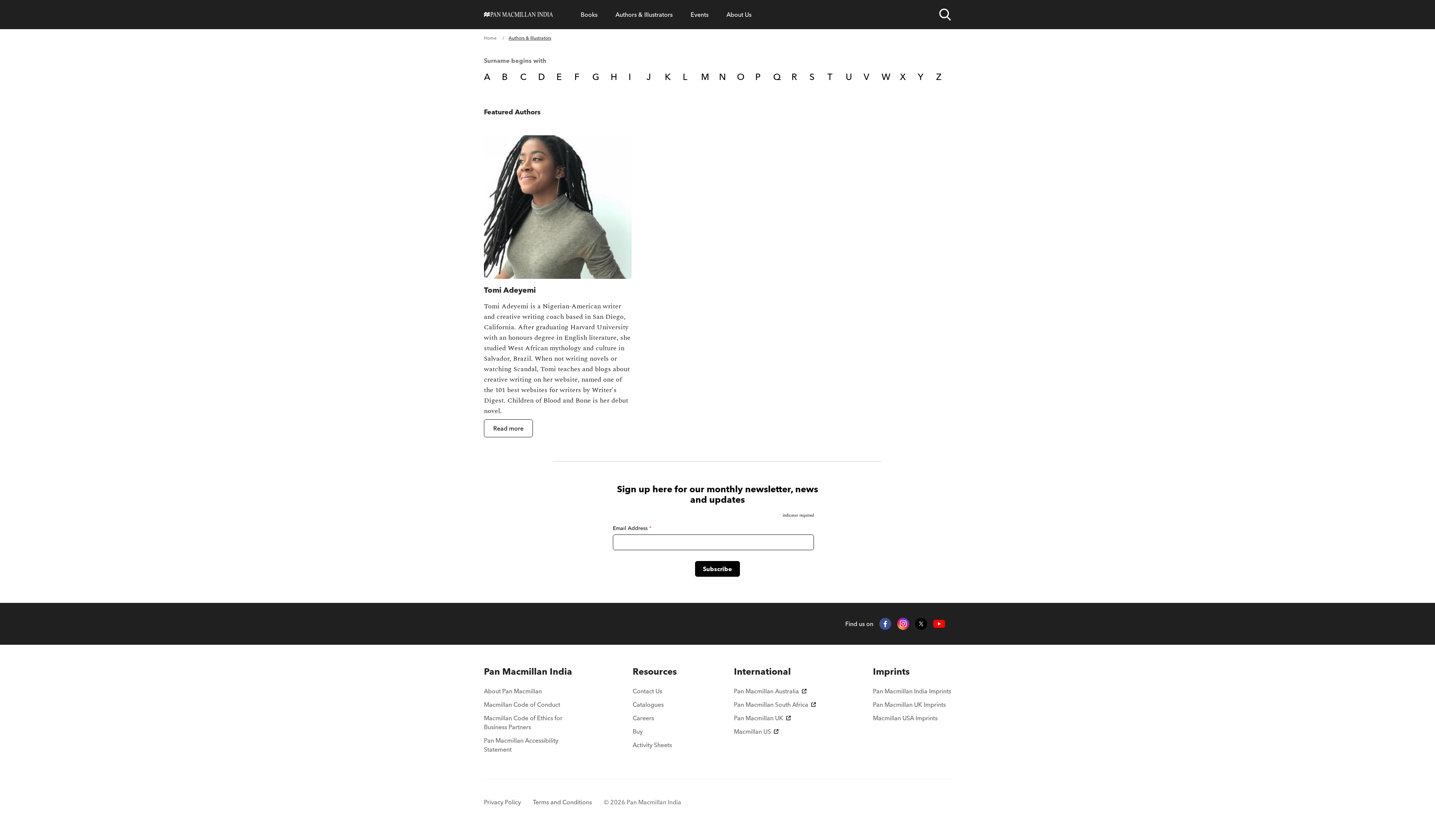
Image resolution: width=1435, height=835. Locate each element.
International (762, 671)
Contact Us (647, 691)
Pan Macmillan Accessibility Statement (521, 745)
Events (700, 14)
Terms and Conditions (562, 802)
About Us (739, 14)
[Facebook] (885, 624)
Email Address (632, 528)
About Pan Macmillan (513, 691)
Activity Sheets (652, 745)
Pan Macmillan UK (758, 718)
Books (589, 14)
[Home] (518, 14)
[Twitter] (921, 624)
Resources (655, 671)
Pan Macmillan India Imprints (912, 691)
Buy (638, 731)
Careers (643, 718)
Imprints (891, 671)
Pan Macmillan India (528, 671)
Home (490, 38)
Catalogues (648, 704)
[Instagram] (903, 624)
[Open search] (945, 15)
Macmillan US (752, 731)
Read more (508, 428)
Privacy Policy (502, 802)
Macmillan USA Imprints (905, 718)
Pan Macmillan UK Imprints (909, 704)
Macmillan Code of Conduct (522, 704)
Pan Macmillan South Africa (771, 704)
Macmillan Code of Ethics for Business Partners (523, 722)
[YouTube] (939, 624)
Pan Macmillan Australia (766, 691)
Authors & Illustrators (644, 14)
